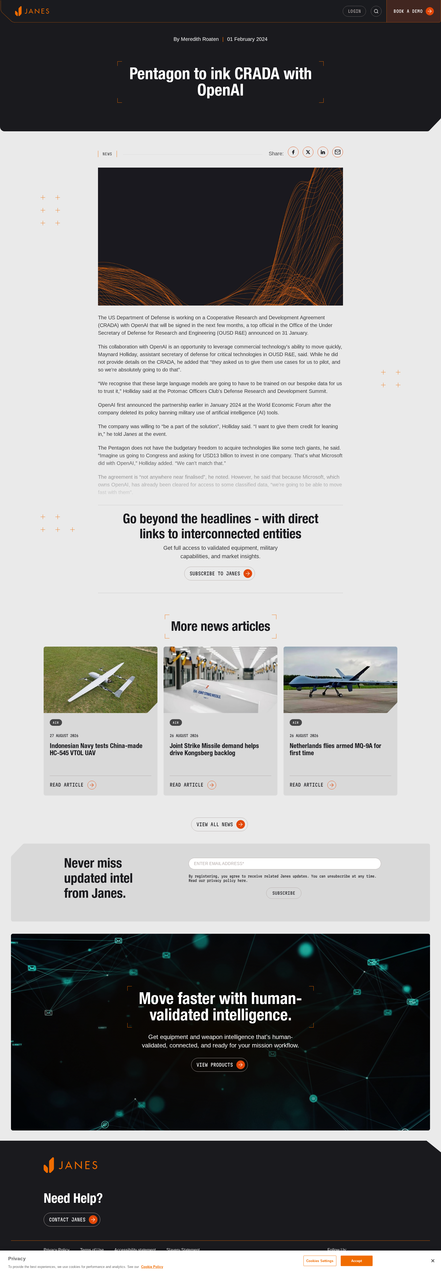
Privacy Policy (56, 1250)
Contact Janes (67, 1219)
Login (354, 11)
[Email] (337, 152)
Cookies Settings (320, 1261)
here (242, 880)
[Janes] (32, 11)
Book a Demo (408, 11)
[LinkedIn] (322, 152)
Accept (356, 1261)
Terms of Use (92, 1250)
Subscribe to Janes (215, 573)
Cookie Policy (152, 1267)
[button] (376, 11)
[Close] (432, 1260)
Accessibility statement (135, 1250)
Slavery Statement (183, 1250)
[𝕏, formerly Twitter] (308, 152)
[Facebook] (293, 152)
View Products (215, 1065)
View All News (215, 824)
